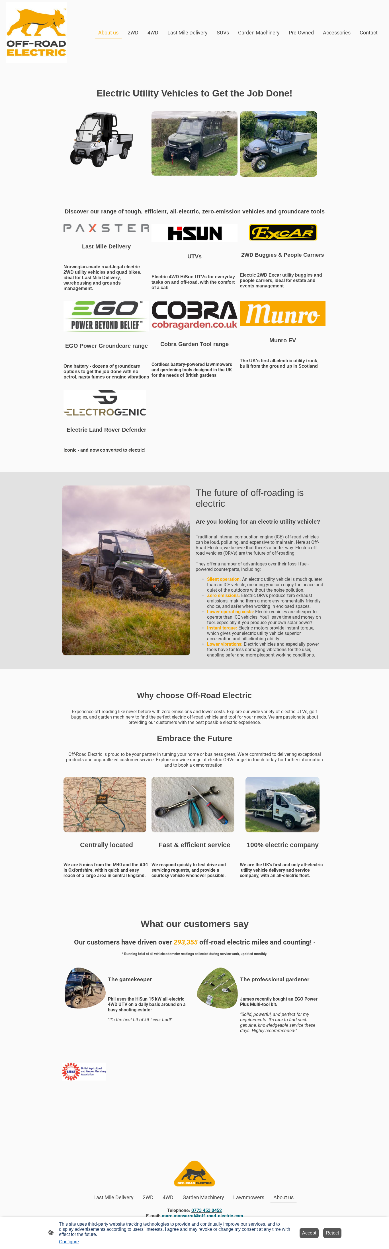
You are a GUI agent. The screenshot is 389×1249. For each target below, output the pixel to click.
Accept (309, 1233)
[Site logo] (36, 32)
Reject (332, 1233)
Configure (69, 1241)
